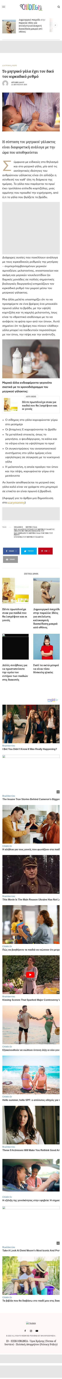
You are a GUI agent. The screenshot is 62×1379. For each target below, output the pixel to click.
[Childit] (31, 7)
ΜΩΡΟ (14, 65)
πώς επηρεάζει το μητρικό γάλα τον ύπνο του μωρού (33, 533)
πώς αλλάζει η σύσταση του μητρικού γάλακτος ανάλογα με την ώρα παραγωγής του (34, 530)
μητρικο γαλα (31, 527)
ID (7, 1341)
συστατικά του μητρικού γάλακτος (28, 537)
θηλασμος (18, 527)
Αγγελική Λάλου (17, 82)
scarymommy (16, 502)
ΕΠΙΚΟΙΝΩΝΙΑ (19, 1341)
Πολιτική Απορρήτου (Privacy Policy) (36, 1344)
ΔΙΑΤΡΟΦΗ (6, 65)
